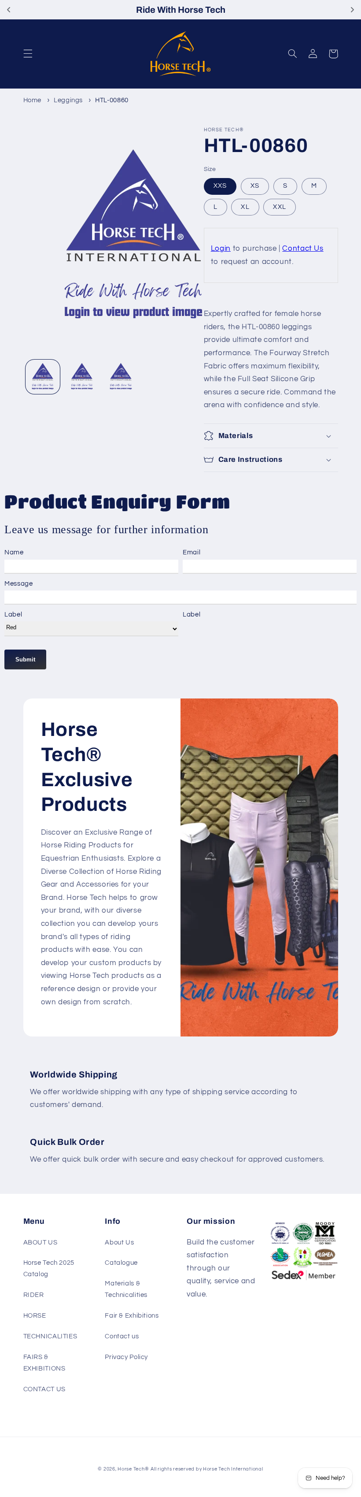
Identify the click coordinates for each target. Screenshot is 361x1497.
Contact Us (302, 249)
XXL (279, 207)
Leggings (68, 100)
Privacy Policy (126, 1357)
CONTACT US (44, 1389)
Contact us (122, 1336)
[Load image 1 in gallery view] (43, 377)
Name (14, 552)
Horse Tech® (133, 1469)
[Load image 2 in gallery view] (82, 377)
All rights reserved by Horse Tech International (207, 1469)
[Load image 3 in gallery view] (120, 377)
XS (254, 185)
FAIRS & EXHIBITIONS (44, 1363)
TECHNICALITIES (50, 1336)
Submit (25, 659)
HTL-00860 (112, 100)
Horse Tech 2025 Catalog (48, 1268)
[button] (28, 54)
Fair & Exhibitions (131, 1315)
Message (18, 583)
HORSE (34, 1315)
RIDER (33, 1295)
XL (245, 207)
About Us (119, 1242)
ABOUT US (40, 1242)
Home (32, 100)
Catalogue (121, 1262)
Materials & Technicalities (126, 1289)
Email (191, 552)
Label (13, 614)
